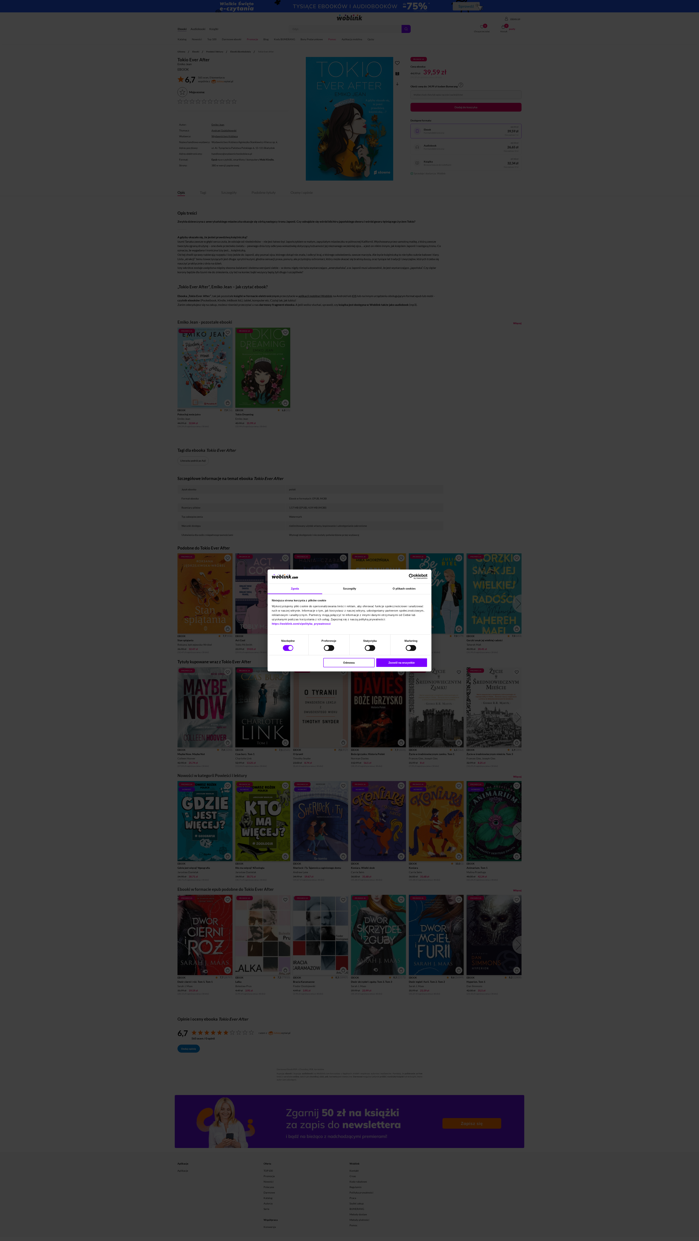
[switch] (329, 648)
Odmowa (349, 662)
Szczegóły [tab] (349, 588)
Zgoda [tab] (295, 588)
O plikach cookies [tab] (404, 588)
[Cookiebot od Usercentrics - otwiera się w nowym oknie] (411, 576)
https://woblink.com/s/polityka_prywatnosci (301, 623)
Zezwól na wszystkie (401, 662)
